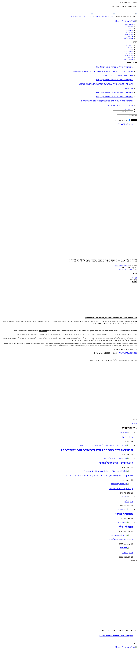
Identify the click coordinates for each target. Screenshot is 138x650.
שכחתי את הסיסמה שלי (125, 124)
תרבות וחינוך (128, 34)
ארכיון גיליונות (128, 38)
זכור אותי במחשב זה (121, 120)
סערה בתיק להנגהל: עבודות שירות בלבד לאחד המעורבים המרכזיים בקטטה (106, 84)
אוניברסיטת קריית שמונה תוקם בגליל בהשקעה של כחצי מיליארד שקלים (107, 101)
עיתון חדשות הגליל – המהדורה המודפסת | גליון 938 (114, 97)
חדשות (130, 26)
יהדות (131, 28)
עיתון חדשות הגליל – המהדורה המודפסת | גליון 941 (114, 67)
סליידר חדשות (123, 269)
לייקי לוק (128, 501)
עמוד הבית (133, 280)
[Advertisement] (130, 159)
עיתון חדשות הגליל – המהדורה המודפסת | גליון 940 (114, 80)
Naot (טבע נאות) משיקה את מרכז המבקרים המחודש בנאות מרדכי (99, 475)
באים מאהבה (128, 88)
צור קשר (130, 36)
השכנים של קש (128, 30)
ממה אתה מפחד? (124, 514)
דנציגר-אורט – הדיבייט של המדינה (120, 105)
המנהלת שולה (126, 526)
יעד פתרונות (5, 649)
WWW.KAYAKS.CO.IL (128, 353)
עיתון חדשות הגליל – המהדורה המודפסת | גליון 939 (114, 92)
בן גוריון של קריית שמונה (121, 488)
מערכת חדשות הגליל (122, 266)
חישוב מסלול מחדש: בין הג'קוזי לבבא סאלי (117, 75)
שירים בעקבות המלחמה (121, 539)
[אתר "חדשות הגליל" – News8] (93, 16)
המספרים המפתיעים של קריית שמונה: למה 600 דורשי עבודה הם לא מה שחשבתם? (102, 71)
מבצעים (131, 269)
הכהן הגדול (127, 552)
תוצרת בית (129, 32)
